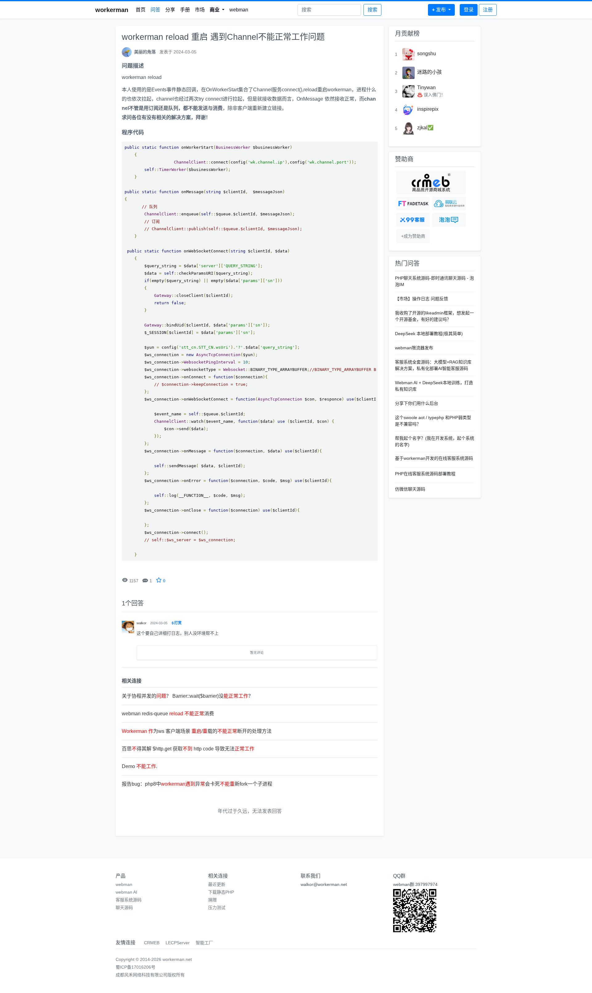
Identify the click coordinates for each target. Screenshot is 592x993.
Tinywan (426, 87)
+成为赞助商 (413, 236)
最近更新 (216, 884)
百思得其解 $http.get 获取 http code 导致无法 (188, 748)
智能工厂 (204, 942)
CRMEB (151, 942)
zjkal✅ (425, 127)
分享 (170, 9)
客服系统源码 (129, 899)
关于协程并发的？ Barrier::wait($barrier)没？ (187, 696)
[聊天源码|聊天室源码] (449, 220)
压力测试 (216, 907)
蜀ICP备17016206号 (135, 967)
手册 (185, 9)
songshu (426, 53)
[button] (217, 10)
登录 (469, 9)
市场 (200, 9)
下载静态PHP (221, 892)
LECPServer (178, 942)
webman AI (126, 892)
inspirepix (427, 109)
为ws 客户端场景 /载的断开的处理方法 (197, 731)
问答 (155, 9)
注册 (488, 9)
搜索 (372, 9)
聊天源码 (124, 907)
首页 (141, 9)
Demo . (139, 766)
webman (238, 9)
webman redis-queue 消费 (168, 713)
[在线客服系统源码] (413, 220)
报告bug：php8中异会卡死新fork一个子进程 (197, 784)
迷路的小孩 (429, 72)
